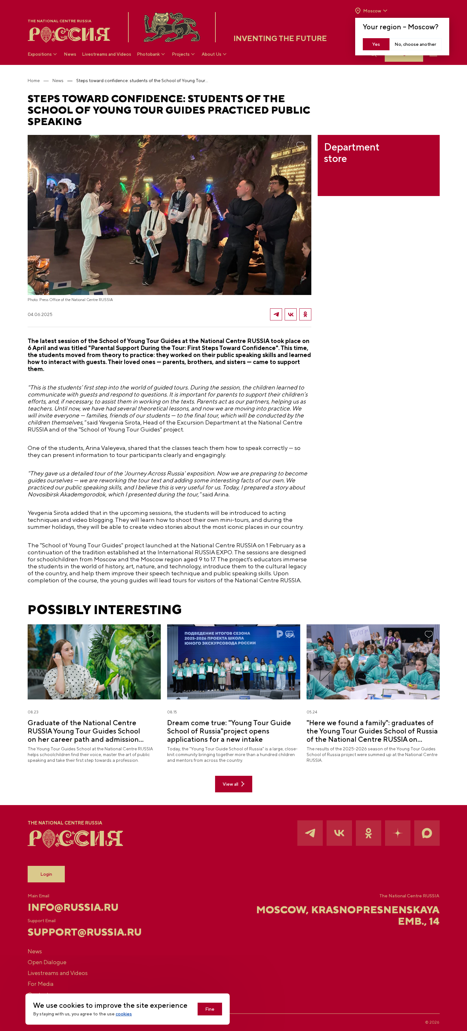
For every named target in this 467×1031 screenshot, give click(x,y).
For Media (40, 983)
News (70, 54)
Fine (209, 1009)
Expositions (40, 54)
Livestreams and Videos (106, 54)
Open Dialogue (47, 962)
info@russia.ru (73, 907)
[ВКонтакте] (291, 314)
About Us (211, 54)
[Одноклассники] (305, 314)
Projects (181, 54)
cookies (124, 1013)
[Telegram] (276, 314)
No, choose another (415, 44)
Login (46, 874)
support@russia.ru (85, 932)
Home (34, 80)
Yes (376, 44)
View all (230, 784)
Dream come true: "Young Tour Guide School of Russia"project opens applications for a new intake (229, 731)
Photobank (148, 54)
